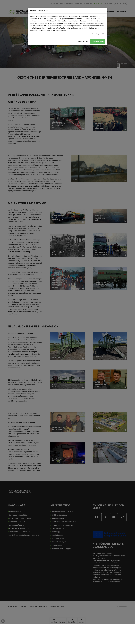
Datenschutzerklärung (38, 30)
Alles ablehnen (83, 41)
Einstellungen (96, 34)
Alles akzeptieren (98, 41)
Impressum (62, 30)
